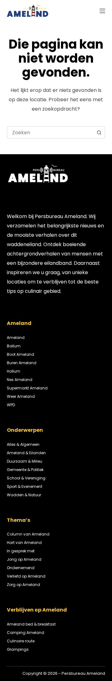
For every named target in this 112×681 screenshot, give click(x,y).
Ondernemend (21, 567)
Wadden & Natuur (24, 495)
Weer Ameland (21, 396)
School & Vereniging (26, 478)
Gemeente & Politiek (25, 469)
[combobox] (50, 132)
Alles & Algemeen (23, 444)
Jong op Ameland (24, 559)
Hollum (13, 371)
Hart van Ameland (24, 542)
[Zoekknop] (99, 132)
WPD (11, 404)
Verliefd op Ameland (26, 576)
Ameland (16, 337)
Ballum (14, 346)
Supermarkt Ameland (27, 388)
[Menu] (102, 11)
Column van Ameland (28, 534)
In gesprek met (21, 551)
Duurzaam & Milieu (24, 461)
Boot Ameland (20, 354)
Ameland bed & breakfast (31, 624)
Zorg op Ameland (23, 584)
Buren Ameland (21, 362)
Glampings (18, 649)
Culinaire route (21, 641)
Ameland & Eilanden (26, 452)
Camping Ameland (25, 632)
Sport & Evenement (24, 486)
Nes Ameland (19, 379)
